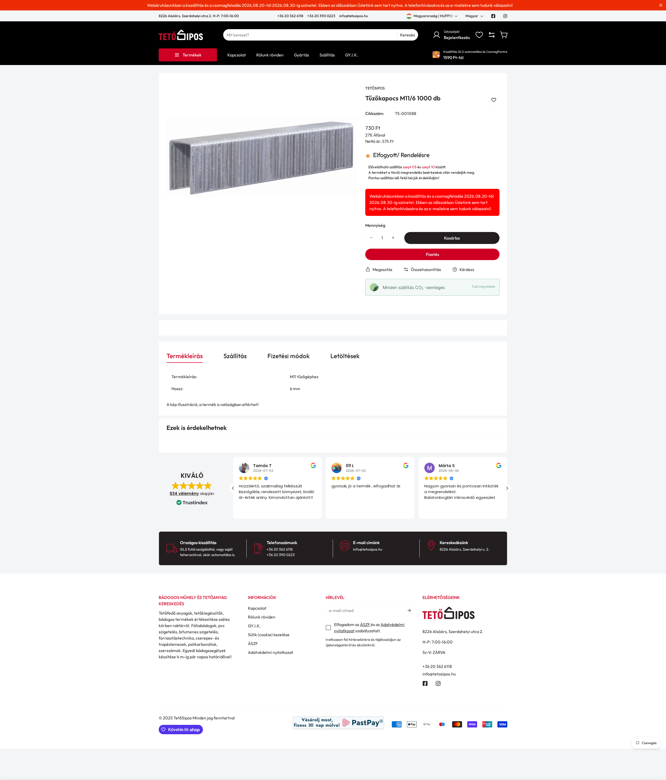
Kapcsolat (257, 608)
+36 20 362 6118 (290, 16)
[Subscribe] (408, 610)
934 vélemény (184, 493)
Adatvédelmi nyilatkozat (270, 652)
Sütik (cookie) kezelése (269, 634)
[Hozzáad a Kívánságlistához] (493, 100)
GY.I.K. (254, 625)
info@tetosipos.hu (353, 16)
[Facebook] (493, 16)
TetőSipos (375, 88)
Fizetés (432, 254)
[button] (504, 35)
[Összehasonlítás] (492, 35)
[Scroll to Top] (656, 752)
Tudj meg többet (483, 286)
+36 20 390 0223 (321, 16)
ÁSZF (253, 643)
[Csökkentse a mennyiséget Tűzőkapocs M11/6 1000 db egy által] (371, 238)
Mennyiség (375, 225)
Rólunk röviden (261, 617)
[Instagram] (505, 16)
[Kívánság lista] (479, 35)
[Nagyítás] (346, 96)
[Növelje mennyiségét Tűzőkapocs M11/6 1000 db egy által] (393, 238)
